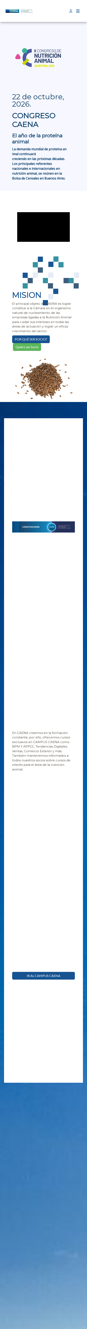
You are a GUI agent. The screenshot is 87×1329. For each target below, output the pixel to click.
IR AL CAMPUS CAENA (43, 976)
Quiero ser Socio (27, 347)
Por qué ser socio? (31, 339)
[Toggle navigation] (78, 11)
